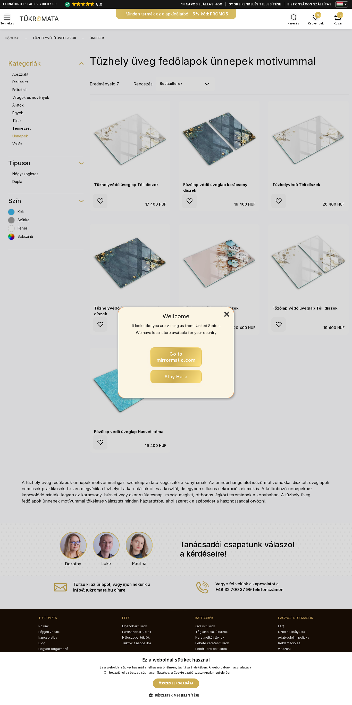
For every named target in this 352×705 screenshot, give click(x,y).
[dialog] (176, 678)
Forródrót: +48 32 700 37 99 (30, 4)
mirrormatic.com (176, 357)
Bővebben (240, 672)
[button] (176, 695)
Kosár (338, 23)
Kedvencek (316, 23)
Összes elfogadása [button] (176, 683)
